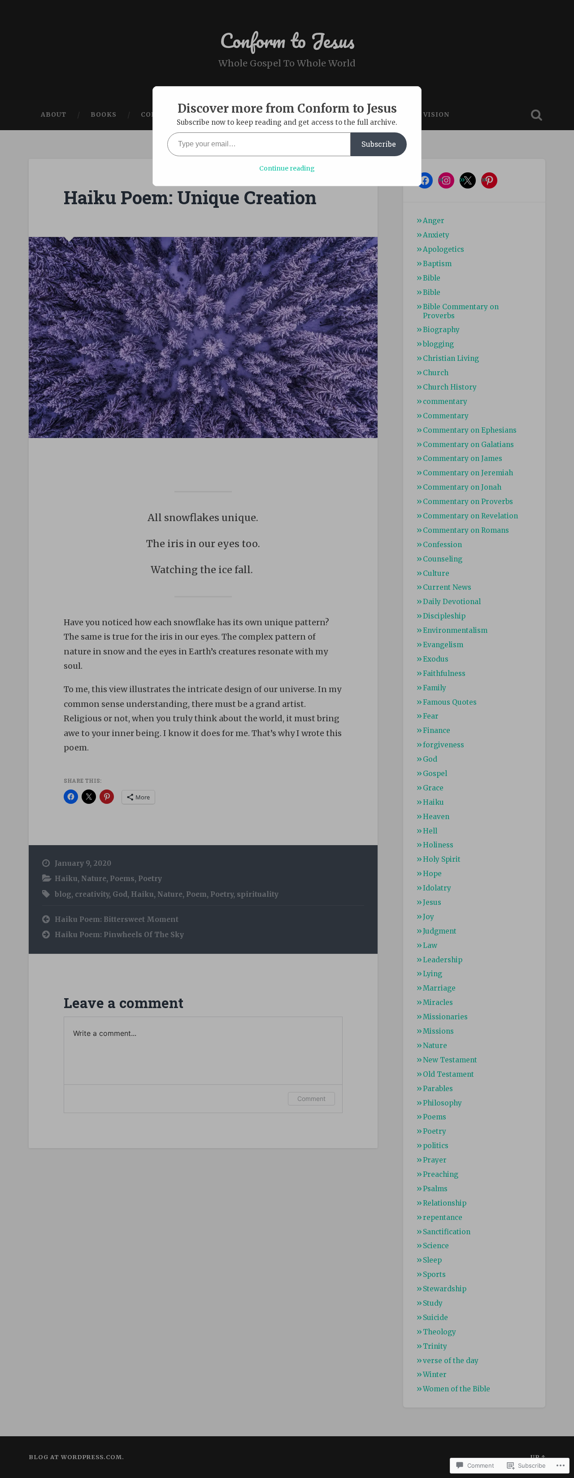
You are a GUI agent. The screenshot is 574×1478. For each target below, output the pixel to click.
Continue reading (287, 168)
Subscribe (378, 144)
